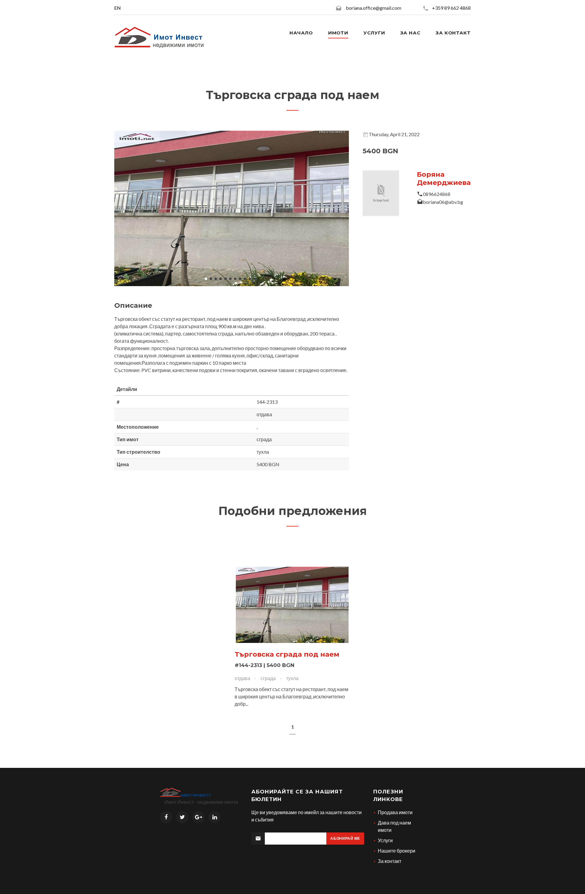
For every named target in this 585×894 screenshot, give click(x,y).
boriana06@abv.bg (443, 202)
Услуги (374, 33)
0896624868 (436, 194)
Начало (301, 33)
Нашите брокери (396, 850)
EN (117, 8)
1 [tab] (292, 726)
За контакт (453, 33)
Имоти (338, 33)
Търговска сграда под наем (287, 654)
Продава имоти (395, 812)
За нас (410, 33)
